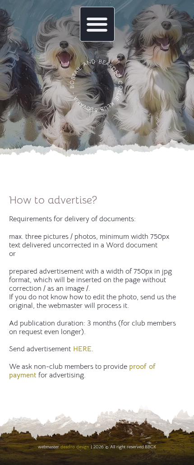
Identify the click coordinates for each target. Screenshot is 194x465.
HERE (81, 348)
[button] (97, 24)
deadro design (74, 447)
